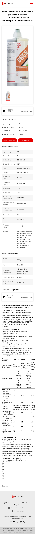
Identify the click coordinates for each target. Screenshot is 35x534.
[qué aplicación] (10, 522)
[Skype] (17, 522)
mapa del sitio (20, 528)
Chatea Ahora (25, 140)
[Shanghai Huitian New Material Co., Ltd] (8, 3)
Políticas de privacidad (8, 528)
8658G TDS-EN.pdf (10, 111)
